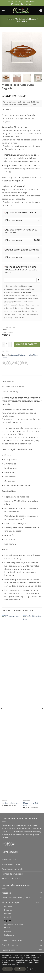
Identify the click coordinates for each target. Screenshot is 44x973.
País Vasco (8, 931)
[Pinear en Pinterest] (22, 363)
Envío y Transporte (11, 878)
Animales (8, 906)
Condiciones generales (13, 869)
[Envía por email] (17, 363)
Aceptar (8, 969)
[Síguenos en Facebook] (4, 844)
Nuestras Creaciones (12, 940)
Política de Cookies (11, 864)
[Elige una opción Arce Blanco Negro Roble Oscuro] (22, 257)
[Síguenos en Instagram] (8, 844)
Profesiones (9, 935)
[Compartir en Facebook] (8, 363)
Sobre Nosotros (9, 859)
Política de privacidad (12, 874)
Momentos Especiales (13, 924)
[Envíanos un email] (13, 844)
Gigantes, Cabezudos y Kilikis (16, 898)
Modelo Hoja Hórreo (10, 803)
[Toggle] (40, 902)
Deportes (8, 910)
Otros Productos (10, 945)
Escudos (7, 913)
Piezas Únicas (8, 950)
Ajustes (32, 969)
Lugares (22, 21)
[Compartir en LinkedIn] (26, 363)
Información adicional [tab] (13, 387)
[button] (3, 10)
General (7, 917)
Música (7, 928)
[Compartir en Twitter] (13, 363)
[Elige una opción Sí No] (22, 220)
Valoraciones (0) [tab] (10, 392)
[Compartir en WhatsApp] (4, 363)
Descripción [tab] (8, 381)
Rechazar (19, 969)
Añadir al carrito (26, 344)
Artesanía (6, 893)
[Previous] (6, 52)
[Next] (38, 52)
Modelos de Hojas (25, 19)
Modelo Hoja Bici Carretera (30, 804)
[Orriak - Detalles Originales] (22, 10)
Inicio (9, 19)
